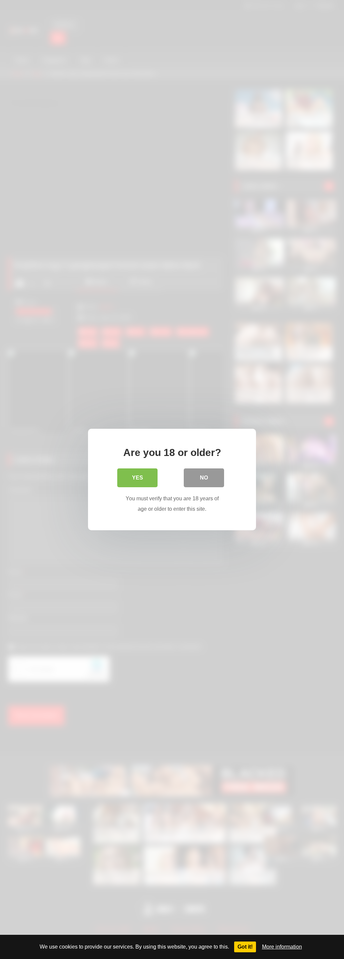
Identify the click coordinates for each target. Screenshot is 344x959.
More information (282, 947)
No (204, 478)
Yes (137, 478)
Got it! (245, 947)
